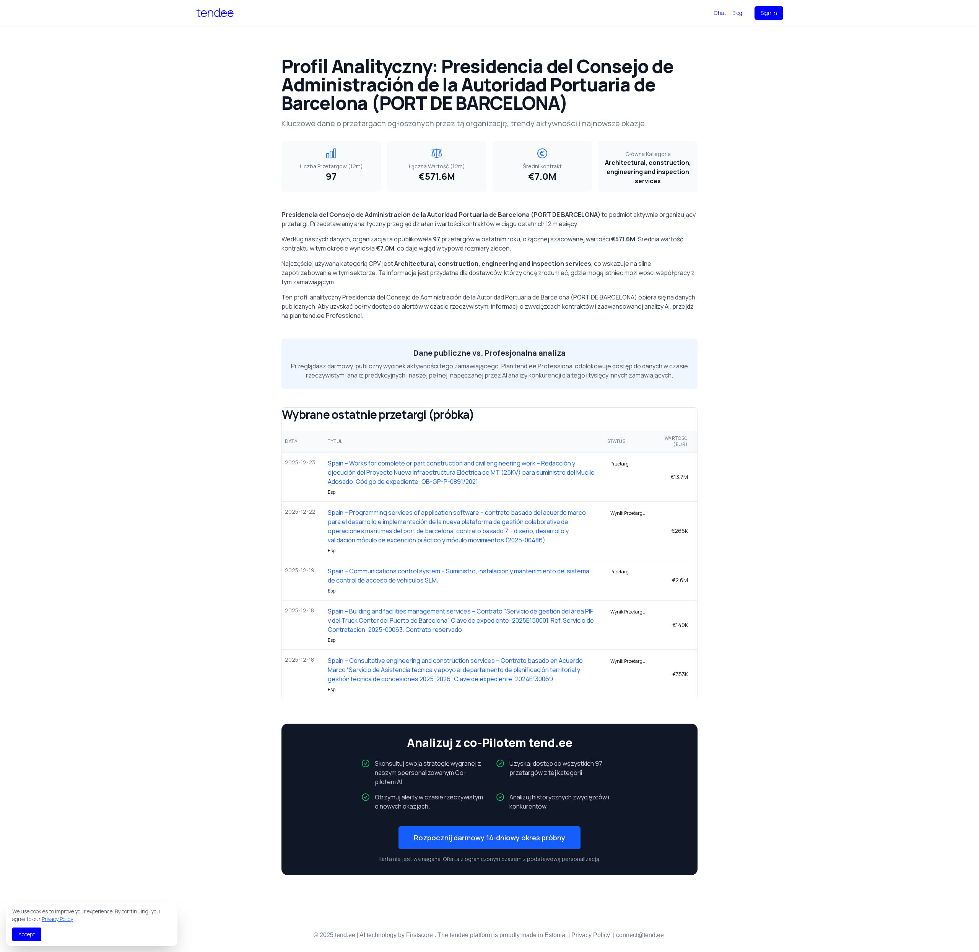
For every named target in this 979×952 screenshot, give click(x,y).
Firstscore (419, 935)
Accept (26, 934)
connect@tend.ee (640, 935)
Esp (331, 492)
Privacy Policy (57, 919)
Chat (720, 12)
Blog (737, 12)
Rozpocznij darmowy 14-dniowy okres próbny (489, 837)
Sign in (769, 12)
